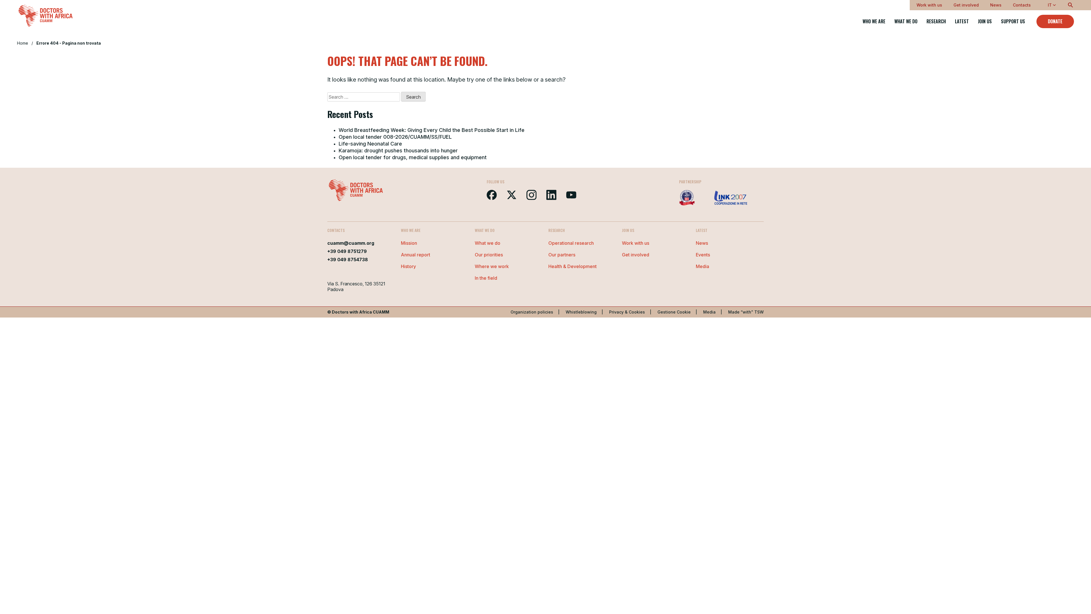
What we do (905, 21)
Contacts (1022, 5)
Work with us (929, 5)
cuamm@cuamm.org (350, 243)
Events (703, 255)
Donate (1055, 21)
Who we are (874, 21)
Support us (1013, 21)
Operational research (571, 243)
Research (936, 21)
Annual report (415, 255)
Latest (962, 21)
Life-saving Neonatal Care (370, 144)
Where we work (492, 266)
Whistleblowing (581, 312)
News (996, 5)
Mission (409, 243)
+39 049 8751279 (347, 251)
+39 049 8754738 (347, 259)
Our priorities (489, 255)
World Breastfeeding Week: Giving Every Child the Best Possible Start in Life (431, 130)
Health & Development (572, 266)
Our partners (561, 255)
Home (22, 43)
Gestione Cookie (674, 312)
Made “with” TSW (746, 312)
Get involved (966, 5)
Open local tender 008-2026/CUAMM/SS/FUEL (395, 137)
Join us (985, 21)
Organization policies (532, 312)
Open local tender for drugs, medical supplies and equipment (413, 157)
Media (702, 266)
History (408, 266)
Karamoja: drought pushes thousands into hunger (398, 151)
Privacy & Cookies (627, 312)
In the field (486, 278)
